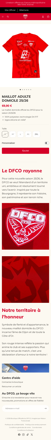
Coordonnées (37, 427)
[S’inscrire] (45, 408)
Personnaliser (8, 143)
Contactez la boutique (12, 382)
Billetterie (24, 10)
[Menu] (2, 16)
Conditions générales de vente (20, 427)
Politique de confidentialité (14, 424)
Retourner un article (11, 386)
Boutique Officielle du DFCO (21, 418)
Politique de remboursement (35, 424)
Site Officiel (10, 10)
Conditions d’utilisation (25, 430)
